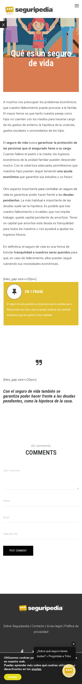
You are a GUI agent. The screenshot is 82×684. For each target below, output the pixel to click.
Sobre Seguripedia (16, 626)
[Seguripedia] (29, 9)
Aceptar (12, 677)
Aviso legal (54, 626)
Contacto (38, 626)
